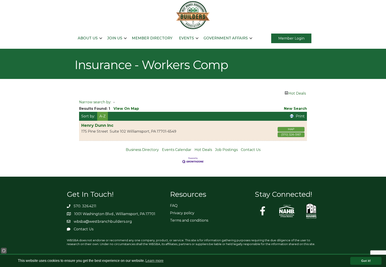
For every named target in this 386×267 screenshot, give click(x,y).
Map (291, 129)
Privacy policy (182, 213)
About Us (88, 38)
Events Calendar (176, 150)
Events (186, 38)
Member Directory (152, 38)
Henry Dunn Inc (97, 125)
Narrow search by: (95, 102)
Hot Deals (297, 92)
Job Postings (226, 150)
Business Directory (142, 150)
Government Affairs (225, 38)
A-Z (102, 116)
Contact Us (250, 150)
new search (295, 108)
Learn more (154, 261)
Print (300, 116)
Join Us (114, 38)
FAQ (174, 205)
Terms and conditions (189, 220)
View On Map (126, 108)
